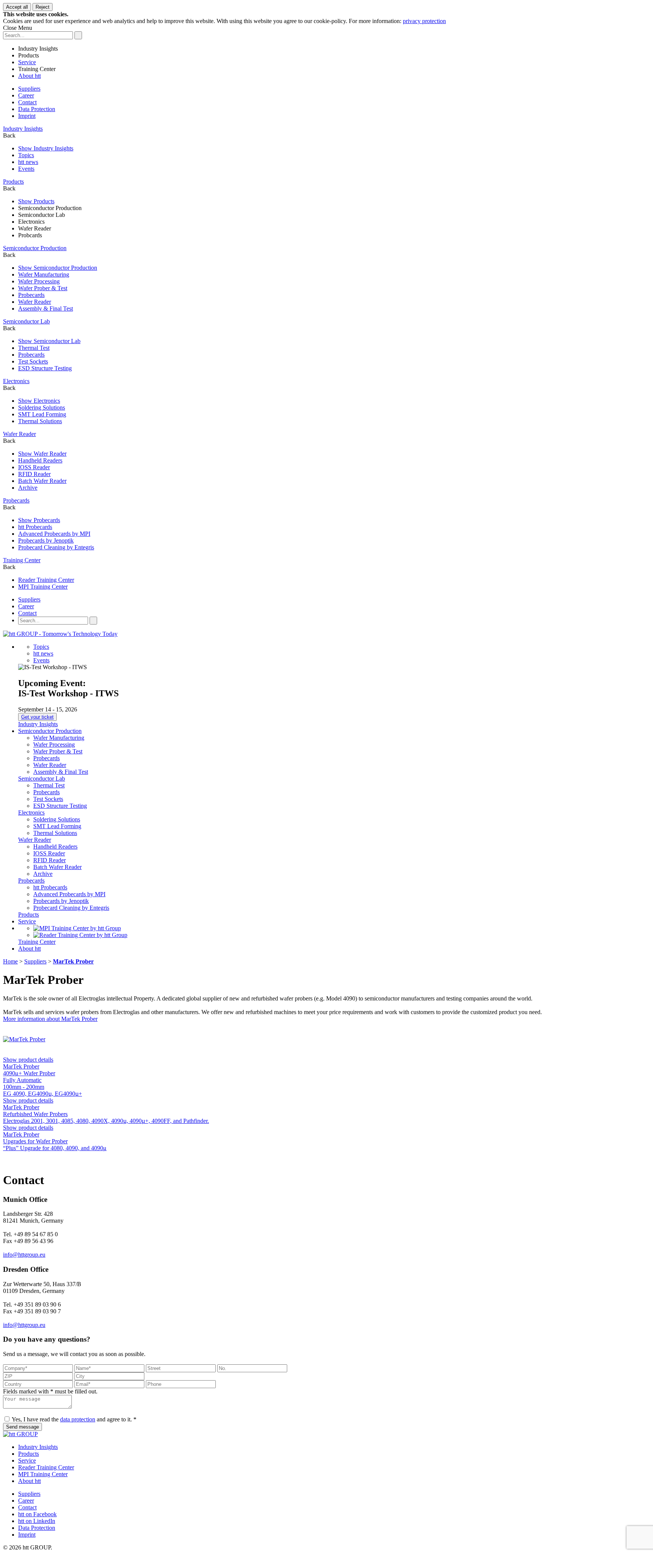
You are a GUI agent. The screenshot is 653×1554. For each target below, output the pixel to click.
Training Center (37, 69)
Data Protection (36, 109)
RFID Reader (34, 474)
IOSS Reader (34, 467)
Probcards (30, 235)
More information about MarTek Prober (50, 1019)
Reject (43, 7)
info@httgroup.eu (24, 1254)
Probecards (31, 295)
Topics (26, 155)
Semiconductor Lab (41, 215)
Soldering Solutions (41, 407)
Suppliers (29, 88)
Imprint (27, 116)
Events (26, 168)
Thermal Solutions (40, 421)
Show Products (36, 201)
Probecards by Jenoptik (46, 540)
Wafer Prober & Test (42, 288)
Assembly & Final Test (45, 308)
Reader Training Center (46, 580)
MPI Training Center (43, 586)
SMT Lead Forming (42, 414)
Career (26, 95)
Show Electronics (39, 400)
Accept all (17, 7)
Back (9, 135)
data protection (77, 1419)
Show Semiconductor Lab (49, 341)
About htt (29, 76)
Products (28, 55)
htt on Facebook (37, 1514)
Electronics (31, 221)
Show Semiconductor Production (57, 267)
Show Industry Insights (45, 148)
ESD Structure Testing (45, 368)
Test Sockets (33, 361)
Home (10, 961)
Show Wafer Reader (42, 453)
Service (27, 62)
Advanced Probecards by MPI (54, 533)
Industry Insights (38, 48)
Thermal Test (34, 348)
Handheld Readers (40, 460)
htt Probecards (35, 527)
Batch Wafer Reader (42, 481)
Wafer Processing (39, 281)
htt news (28, 162)
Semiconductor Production (50, 208)
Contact (27, 102)
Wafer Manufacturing (43, 274)
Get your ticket (37, 717)
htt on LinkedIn (36, 1521)
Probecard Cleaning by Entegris (56, 547)
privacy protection (424, 21)
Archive (27, 487)
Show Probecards (39, 520)
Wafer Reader (34, 228)
